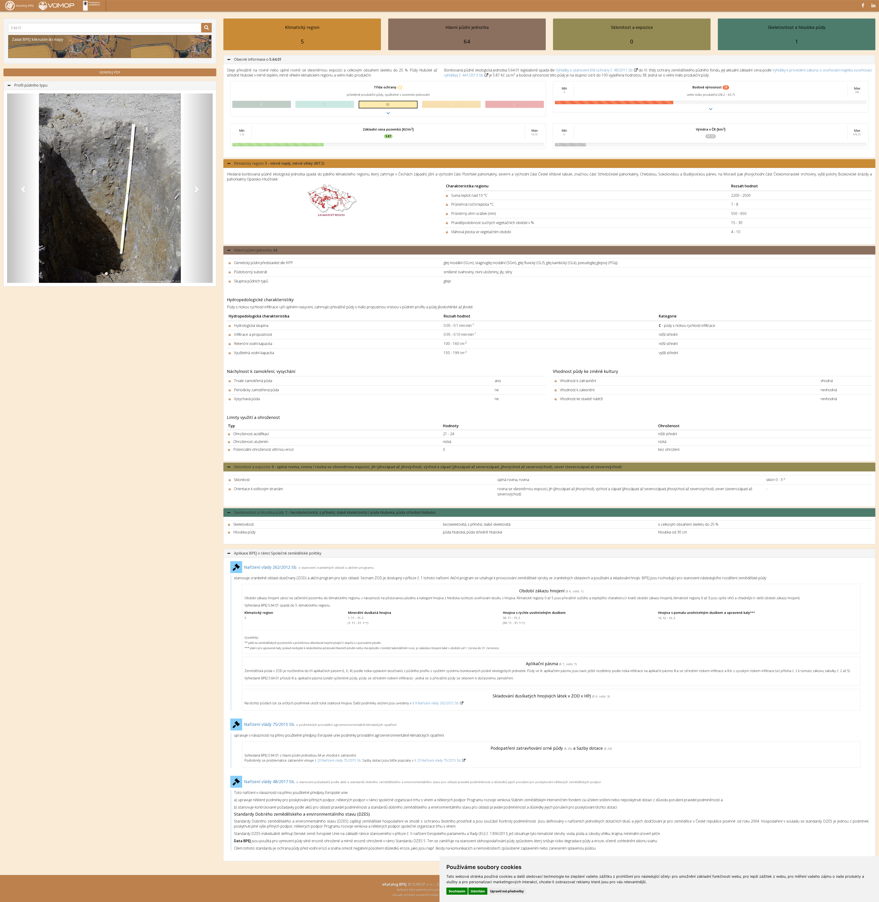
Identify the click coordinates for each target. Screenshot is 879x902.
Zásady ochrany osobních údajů (416, 895)
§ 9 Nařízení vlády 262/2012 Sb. (436, 703)
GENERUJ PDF (109, 72)
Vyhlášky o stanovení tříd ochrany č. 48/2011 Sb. (594, 70)
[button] (22, 188)
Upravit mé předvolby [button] (507, 891)
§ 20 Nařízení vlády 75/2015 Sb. (338, 760)
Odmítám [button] (478, 891)
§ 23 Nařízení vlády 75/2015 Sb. (438, 760)
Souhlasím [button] (457, 891)
